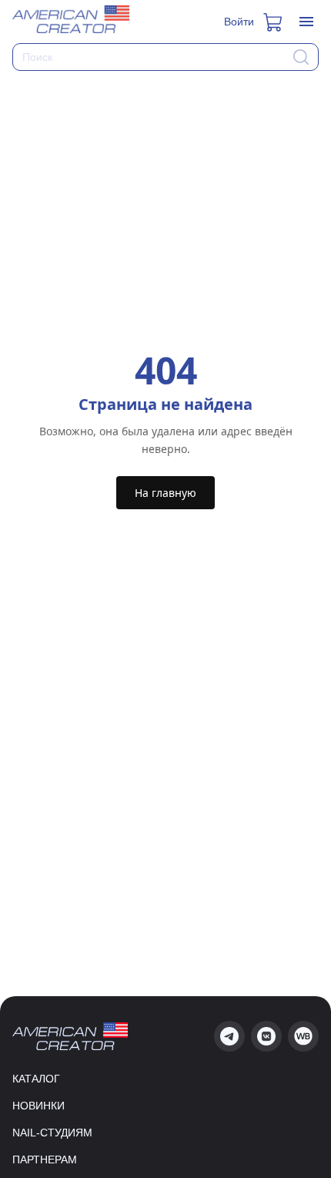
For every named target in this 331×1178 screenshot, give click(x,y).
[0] (274, 22)
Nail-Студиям (52, 1132)
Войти (239, 21)
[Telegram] (229, 1036)
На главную (165, 492)
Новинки (38, 1105)
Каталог (36, 1078)
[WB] (303, 1036)
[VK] (266, 1036)
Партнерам (44, 1159)
